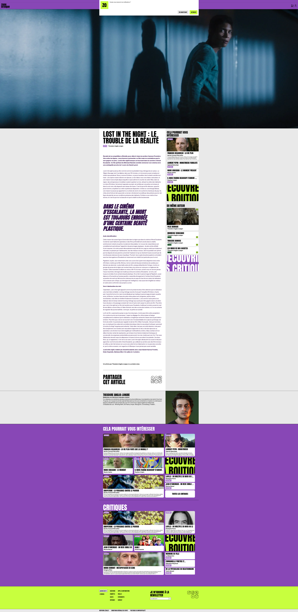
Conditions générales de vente (119, 610)
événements (121, 597)
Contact (120, 600)
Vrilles (120, 594)
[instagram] (189, 593)
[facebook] (193, 593)
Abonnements (103, 591)
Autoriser (193, 12)
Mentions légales (104, 610)
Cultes (111, 597)
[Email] (197, 596)
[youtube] (193, 596)
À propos (102, 594)
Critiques (112, 600)
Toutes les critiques (180, 493)
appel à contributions (124, 591)
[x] (197, 593)
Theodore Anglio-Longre (115, 146)
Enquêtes (112, 594)
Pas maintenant (183, 12)
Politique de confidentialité (138, 610)
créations (112, 591)
